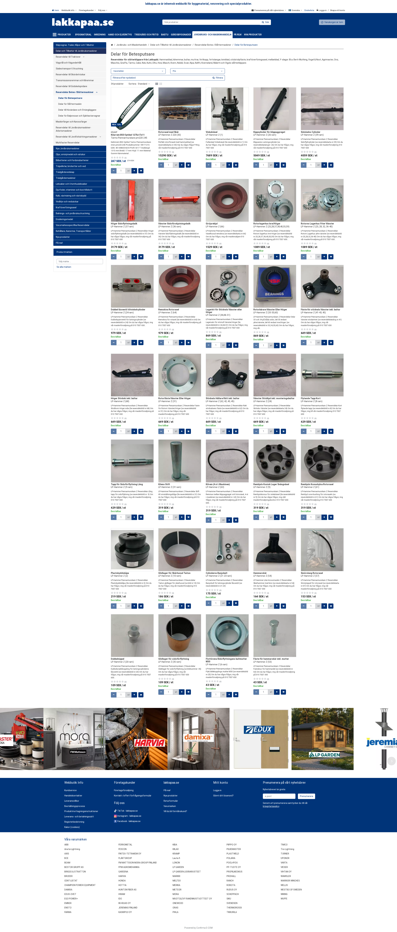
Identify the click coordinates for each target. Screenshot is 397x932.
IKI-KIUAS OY (124, 903)
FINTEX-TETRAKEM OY (129, 853)
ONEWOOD (178, 903)
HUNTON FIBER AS (127, 889)
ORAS (175, 907)
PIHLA (175, 912)
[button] (271, 806)
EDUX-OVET (70, 894)
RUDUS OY (232, 889)
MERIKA (176, 885)
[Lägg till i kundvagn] (140, 170)
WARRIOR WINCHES (290, 880)
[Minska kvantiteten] (113, 170)
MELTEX (177, 880)
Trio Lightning (287, 849)
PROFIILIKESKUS (234, 871)
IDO (120, 898)
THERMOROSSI (234, 907)
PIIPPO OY (232, 844)
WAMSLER (286, 876)
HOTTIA (122, 885)
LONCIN (176, 862)
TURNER (285, 853)
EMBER (67, 903)
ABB (66, 844)
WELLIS (284, 885)
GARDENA (123, 871)
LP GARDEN (178, 867)
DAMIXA (68, 889)
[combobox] (216, 22)
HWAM (121, 894)
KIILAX (176, 849)
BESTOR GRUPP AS (74, 867)
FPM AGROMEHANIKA (128, 867)
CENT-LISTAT (71, 880)
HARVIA (122, 876)
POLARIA (231, 858)
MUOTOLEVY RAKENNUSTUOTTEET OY (192, 898)
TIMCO (284, 844)
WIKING (284, 894)
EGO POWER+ (71, 898)
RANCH (230, 880)
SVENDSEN (232, 903)
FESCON (122, 849)
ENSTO (67, 907)
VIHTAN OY (286, 871)
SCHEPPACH (233, 894)
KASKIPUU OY (125, 912)
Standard (142, 84)
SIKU (229, 898)
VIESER (284, 867)
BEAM (67, 862)
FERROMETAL (125, 844)
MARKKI (176, 876)
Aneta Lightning (72, 849)
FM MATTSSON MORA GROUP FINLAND (137, 862)
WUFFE (284, 898)
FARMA (67, 912)
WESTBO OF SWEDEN (291, 889)
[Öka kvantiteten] (134, 170)
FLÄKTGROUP (125, 858)
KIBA (175, 844)
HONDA (122, 880)
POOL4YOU (232, 862)
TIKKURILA (232, 912)
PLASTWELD (233, 853)
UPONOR (285, 858)
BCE (66, 858)
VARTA (284, 862)
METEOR (177, 889)
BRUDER (68, 876)
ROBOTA (231, 885)
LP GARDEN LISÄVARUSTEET (187, 871)
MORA (176, 894)
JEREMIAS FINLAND (127, 907)
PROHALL (231, 876)
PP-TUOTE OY (234, 867)
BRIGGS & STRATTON (75, 871)
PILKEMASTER (234, 849)
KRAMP (176, 853)
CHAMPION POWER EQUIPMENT (80, 885)
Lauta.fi (176, 858)
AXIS (66, 853)
